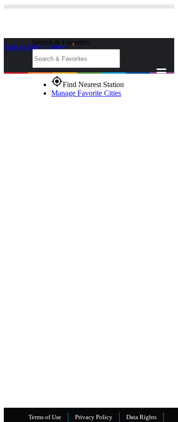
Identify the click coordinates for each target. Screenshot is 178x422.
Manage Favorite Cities (86, 93)
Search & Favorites (61, 42)
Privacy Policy (93, 417)
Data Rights (141, 417)
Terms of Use (44, 417)
